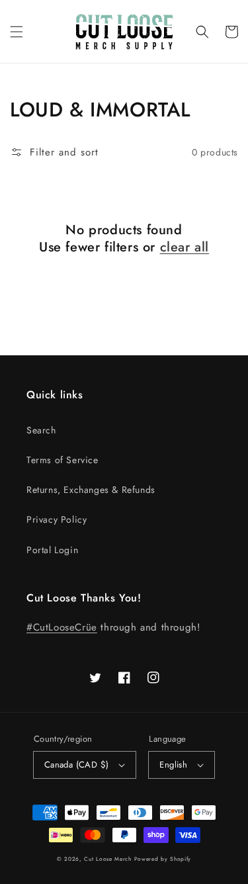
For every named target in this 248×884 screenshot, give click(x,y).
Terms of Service (62, 459)
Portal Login (52, 549)
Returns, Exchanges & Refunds (90, 489)
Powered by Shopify (163, 859)
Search (41, 430)
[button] (16, 31)
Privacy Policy (56, 519)
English (173, 764)
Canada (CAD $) (76, 764)
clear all (184, 247)
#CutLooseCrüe (61, 627)
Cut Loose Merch (108, 859)
